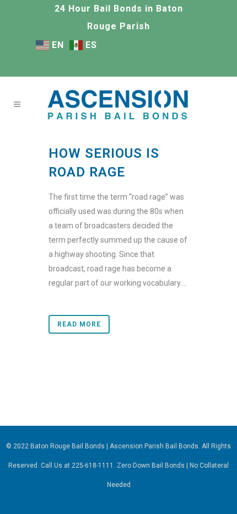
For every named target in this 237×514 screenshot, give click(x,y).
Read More (79, 324)
